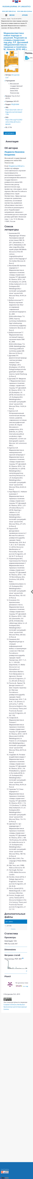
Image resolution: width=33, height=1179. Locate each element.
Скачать (13, 929)
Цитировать (9, 133)
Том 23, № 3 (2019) (16, 18)
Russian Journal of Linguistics (17, 6)
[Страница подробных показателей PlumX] (9, 984)
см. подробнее (27, 986)
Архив (25, 15)
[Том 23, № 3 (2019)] (11, 72)
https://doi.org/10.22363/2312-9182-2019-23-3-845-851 (13, 122)
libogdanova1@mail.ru (16, 166)
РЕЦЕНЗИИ (15, 104)
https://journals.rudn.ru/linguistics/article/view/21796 (13, 112)
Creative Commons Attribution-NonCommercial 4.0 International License (15, 1007)
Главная (3, 18)
